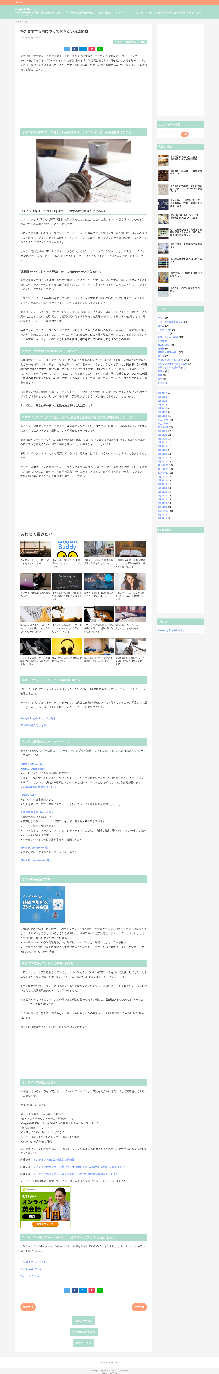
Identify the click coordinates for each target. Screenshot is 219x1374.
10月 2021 (163, 427)
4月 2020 (162, 495)
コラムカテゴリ (84, 1320)
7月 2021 (162, 438)
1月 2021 (162, 461)
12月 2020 (163, 465)
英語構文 (162, 341)
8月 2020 (162, 480)
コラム (118, 42)
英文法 (161, 356)
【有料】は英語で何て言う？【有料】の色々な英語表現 (185, 158)
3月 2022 (162, 408)
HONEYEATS (28, 795)
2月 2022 (162, 412)
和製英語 (162, 382)
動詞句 (161, 371)
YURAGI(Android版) (32, 768)
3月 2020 (162, 499)
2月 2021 (162, 457)
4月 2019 (162, 518)
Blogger (114, 1362)
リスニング (163, 333)
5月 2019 (162, 514)
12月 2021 (163, 419)
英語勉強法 (131, 42)
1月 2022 (162, 416)
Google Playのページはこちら (38, 718)
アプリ (161, 318)
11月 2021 (163, 423)
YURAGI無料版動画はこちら (39, 787)
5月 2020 (162, 492)
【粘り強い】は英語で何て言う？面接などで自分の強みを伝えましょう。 (186, 203)
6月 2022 (162, 397)
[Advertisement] (83, 97)
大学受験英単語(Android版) (36, 812)
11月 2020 (163, 469)
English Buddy (25, 9)
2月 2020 (162, 503)
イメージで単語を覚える (170, 322)
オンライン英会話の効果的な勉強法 (54, 1159)
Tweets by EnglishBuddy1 (172, 630)
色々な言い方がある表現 (170, 360)
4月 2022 (162, 404)
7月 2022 (162, 393)
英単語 (161, 348)
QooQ (114, 1373)
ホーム (18, 2)
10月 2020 (163, 472)
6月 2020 (162, 488)
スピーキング (164, 329)
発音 (160, 375)
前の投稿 (139, 1307)
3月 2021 (162, 454)
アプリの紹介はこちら (33, 725)
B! (83, 49)
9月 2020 (162, 476)
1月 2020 (162, 507)
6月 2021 (162, 442)
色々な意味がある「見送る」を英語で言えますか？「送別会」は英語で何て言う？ (186, 232)
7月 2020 (162, 484)
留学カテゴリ (83, 1343)
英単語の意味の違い (168, 352)
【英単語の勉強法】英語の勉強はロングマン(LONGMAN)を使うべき (186, 188)
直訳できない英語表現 (169, 367)
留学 (143, 42)
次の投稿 (28, 1307)
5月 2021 (162, 446)
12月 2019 (163, 510)
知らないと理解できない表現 (172, 363)
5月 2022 (162, 400)
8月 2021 (162, 435)
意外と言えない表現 (168, 337)
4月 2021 (162, 450)
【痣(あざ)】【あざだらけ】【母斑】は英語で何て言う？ (185, 216)
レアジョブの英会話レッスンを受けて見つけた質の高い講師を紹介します (76, 1174)
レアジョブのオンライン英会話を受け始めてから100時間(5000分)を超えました (79, 1166)
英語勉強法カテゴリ (83, 1331)
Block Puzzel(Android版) (35, 860)
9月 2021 (162, 431)
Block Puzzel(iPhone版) (34, 847)
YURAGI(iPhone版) (31, 764)
